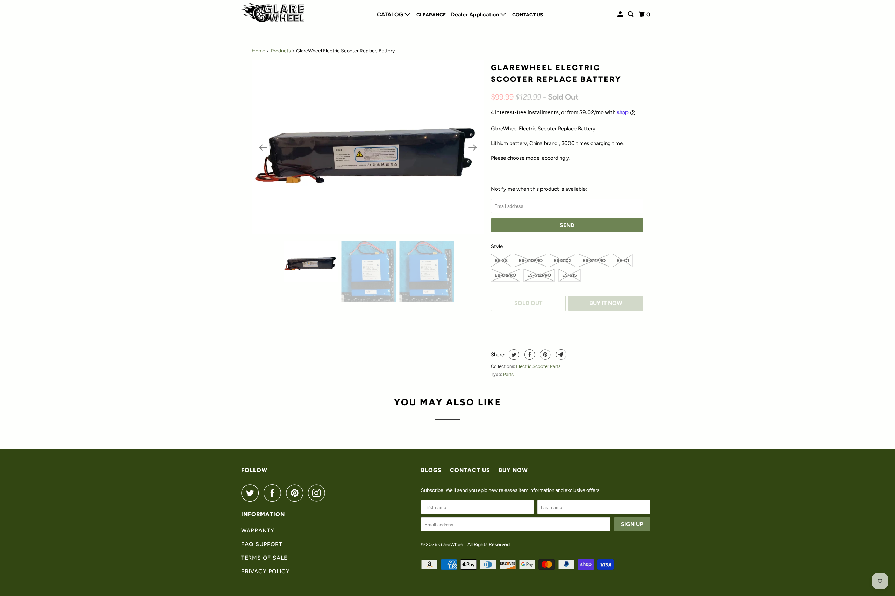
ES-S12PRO (539, 275)
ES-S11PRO (594, 260)
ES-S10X (563, 260)
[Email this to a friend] (560, 354)
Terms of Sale (264, 557)
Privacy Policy (265, 571)
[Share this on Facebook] (529, 354)
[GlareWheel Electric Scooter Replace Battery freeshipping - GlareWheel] (368, 147)
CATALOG (390, 14)
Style (497, 246)
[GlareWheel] (272, 13)
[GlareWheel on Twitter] (251, 493)
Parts (508, 374)
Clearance (431, 15)
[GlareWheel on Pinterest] (296, 493)
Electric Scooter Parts (538, 366)
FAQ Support (261, 544)
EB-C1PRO (505, 275)
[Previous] (263, 147)
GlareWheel (451, 544)
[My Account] (620, 14)
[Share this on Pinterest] (544, 354)
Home (258, 51)
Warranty (257, 530)
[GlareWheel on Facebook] (274, 493)
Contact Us (527, 15)
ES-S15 (569, 275)
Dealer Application (475, 14)
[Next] (472, 147)
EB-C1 (623, 260)
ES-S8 (501, 260)
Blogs (431, 470)
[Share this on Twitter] (513, 354)
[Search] (631, 14)
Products (281, 51)
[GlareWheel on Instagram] (318, 493)
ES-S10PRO (531, 260)
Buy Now (513, 470)
